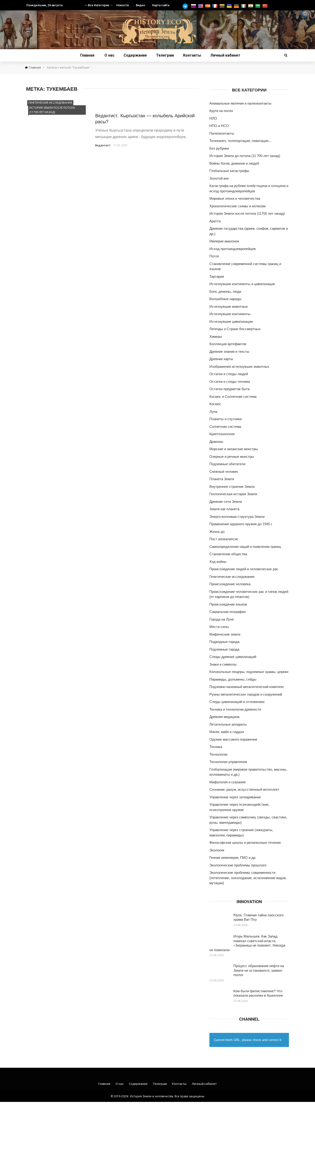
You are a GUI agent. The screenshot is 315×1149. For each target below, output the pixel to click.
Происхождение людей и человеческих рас (243, 569)
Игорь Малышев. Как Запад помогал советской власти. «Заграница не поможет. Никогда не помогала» (247, 943)
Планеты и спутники (225, 419)
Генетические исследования (50, 103)
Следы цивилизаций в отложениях (237, 702)
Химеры (215, 336)
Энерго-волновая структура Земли (236, 517)
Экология (216, 850)
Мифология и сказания (227, 782)
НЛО (213, 118)
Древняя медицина (224, 717)
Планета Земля (221, 479)
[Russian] (194, 6)
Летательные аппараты (228, 724)
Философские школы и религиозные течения (245, 842)
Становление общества (228, 554)
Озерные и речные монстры (231, 456)
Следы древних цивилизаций (232, 657)
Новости (122, 5)
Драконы (216, 441)
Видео (140, 5)
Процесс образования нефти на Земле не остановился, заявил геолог (258, 970)
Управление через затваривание (235, 797)
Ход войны (217, 562)
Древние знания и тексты (229, 351)
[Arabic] (258, 6)
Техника (215, 747)
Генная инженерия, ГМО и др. (232, 857)
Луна (213, 411)
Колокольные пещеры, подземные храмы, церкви (248, 672)
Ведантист (103, 145)
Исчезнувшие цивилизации (231, 321)
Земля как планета (224, 509)
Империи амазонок (224, 241)
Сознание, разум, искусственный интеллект (244, 789)
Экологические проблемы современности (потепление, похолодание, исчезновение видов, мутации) (248, 878)
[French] (215, 6)
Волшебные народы (225, 299)
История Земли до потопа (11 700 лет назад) (244, 156)
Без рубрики (219, 148)
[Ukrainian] (229, 6)
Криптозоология (222, 434)
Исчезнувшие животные (228, 306)
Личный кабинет (225, 55)
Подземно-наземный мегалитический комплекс (246, 687)
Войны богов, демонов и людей (234, 163)
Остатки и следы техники (229, 381)
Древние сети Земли (225, 502)
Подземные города (224, 649)
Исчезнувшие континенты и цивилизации (242, 284)
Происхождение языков (228, 604)
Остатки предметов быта (229, 389)
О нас (109, 55)
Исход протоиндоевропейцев (232, 249)
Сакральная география (227, 612)
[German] (237, 6)
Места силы (219, 627)
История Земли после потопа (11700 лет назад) (52, 110)
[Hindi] (251, 6)
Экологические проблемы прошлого (237, 865)
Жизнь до (217, 532)
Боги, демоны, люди (225, 291)
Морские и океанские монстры (233, 449)
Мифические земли (224, 634)
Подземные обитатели (227, 464)
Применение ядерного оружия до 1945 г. (240, 524)
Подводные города (224, 642)
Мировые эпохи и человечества (234, 198)
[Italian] (244, 6)
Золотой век (219, 178)
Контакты (192, 55)
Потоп (214, 256)
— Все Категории (97, 5)
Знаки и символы (223, 664)
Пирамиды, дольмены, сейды (232, 679)
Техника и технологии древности (235, 709)
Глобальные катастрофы (229, 171)
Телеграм (165, 55)
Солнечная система (225, 426)
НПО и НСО (219, 126)
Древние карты (221, 359)
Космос (215, 404)
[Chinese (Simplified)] (265, 6)
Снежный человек (223, 471)
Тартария (216, 276)
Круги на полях (221, 111)
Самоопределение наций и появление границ (245, 547)
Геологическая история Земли (233, 494)
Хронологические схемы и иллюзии (237, 206)
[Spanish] (208, 6)
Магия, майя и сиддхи (226, 732)
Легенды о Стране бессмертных (235, 329)
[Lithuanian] (222, 6)
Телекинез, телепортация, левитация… (240, 141)
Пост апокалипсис (223, 539)
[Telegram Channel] (186, 6)
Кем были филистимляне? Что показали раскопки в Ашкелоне (258, 993)
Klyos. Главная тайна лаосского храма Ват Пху (258, 917)
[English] (201, 6)
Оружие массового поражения (233, 739)
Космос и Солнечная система (232, 396)
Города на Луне (221, 619)
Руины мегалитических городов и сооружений (245, 694)
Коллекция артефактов (227, 344)
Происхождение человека (229, 584)
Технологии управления (228, 762)
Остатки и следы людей (228, 374)
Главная (87, 55)
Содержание (135, 55)
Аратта (214, 221)
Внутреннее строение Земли (232, 487)
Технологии (218, 754)
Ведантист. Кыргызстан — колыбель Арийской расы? (145, 118)
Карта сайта (160, 5)
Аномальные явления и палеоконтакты (240, 103)
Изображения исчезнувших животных (239, 366)
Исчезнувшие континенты (229, 314)
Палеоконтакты (221, 133)
